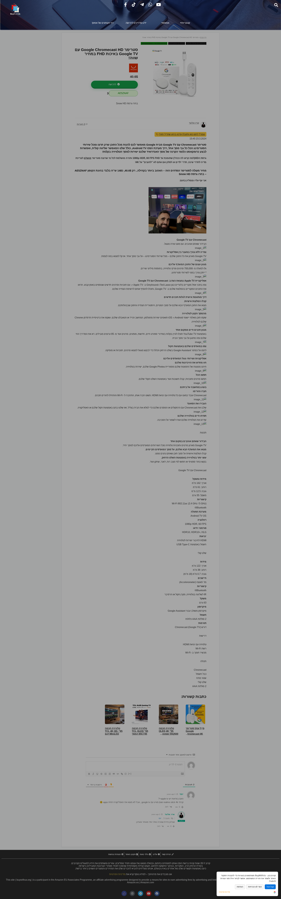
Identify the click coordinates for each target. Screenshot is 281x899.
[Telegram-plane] (142, 5)
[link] (274, 892)
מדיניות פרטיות (224, 892)
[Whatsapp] (150, 5)
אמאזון (166, 23)
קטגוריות (185, 23)
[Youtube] (159, 5)
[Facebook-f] (125, 5)
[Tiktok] (134, 5)
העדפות (240, 887)
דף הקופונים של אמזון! (102, 23)
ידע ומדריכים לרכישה (136, 23)
